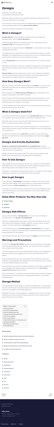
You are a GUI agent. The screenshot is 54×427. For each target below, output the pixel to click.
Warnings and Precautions (11, 324)
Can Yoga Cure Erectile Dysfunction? (12, 349)
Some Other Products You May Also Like (15, 320)
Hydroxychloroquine (8, 368)
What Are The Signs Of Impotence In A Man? (14, 339)
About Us (13, 424)
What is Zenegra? (8, 308)
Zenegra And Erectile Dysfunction (13, 314)
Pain (5, 381)
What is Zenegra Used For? (11, 312)
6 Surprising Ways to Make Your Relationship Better (16, 342)
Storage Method (9, 325)
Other (5, 378)
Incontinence (7, 371)
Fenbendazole (7, 365)
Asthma (5, 358)
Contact (21, 424)
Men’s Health (7, 374)
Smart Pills (6, 387)
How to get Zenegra (9, 318)
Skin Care (6, 384)
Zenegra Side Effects (9, 322)
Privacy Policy (4, 424)
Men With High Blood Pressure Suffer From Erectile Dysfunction (19, 336)
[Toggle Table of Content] (24, 306)
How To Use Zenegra (9, 316)
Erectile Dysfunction (9, 362)
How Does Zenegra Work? (11, 310)
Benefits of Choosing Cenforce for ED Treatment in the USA (18, 345)
